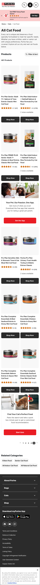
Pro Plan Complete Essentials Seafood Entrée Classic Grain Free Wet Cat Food (28, 374)
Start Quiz (20, 432)
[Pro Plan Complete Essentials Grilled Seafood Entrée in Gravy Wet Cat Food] (10, 299)
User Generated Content (10, 559)
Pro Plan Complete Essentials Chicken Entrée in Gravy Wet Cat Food (28, 320)
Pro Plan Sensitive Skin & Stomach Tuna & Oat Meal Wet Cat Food (10, 260)
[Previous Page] (20, 443)
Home (4, 24)
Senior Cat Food (21, 461)
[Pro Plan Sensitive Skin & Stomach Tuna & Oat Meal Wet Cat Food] (10, 241)
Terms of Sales (7, 547)
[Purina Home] (12, 5)
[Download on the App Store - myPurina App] (8, 516)
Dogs (6, 488)
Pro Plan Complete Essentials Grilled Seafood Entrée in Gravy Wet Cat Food (9, 320)
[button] (10, 119)
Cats (9, 24)
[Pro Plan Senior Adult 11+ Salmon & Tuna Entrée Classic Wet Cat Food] (10, 80)
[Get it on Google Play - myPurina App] (23, 516)
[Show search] (24, 4)
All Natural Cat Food (29, 466)
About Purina (10, 480)
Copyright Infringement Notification (14, 555)
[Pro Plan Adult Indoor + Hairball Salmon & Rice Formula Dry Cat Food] (29, 80)
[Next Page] (37, 443)
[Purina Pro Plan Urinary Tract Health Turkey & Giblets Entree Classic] (29, 241)
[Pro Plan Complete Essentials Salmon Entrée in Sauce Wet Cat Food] (10, 354)
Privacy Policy (7, 539)
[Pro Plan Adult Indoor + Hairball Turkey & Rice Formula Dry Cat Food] (29, 138)
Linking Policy (7, 551)
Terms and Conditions (9, 531)
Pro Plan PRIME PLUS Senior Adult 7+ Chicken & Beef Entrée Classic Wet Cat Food (10, 159)
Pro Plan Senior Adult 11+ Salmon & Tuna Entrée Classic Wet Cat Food (9, 100)
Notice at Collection (9, 535)
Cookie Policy (12, 583)
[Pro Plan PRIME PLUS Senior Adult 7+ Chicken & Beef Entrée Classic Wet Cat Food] (10, 138)
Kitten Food (7, 461)
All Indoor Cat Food (10, 466)
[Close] (1, 15)
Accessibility (6, 543)
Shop (6, 503)
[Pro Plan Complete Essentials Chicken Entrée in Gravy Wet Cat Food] (29, 299)
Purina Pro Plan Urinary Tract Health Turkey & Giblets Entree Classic (28, 261)
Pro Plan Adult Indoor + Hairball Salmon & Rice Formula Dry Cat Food (28, 100)
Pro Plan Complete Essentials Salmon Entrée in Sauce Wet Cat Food (9, 374)
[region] (20, 576)
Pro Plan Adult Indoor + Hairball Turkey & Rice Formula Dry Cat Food (28, 159)
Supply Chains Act (8, 564)
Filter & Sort (33, 54)
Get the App (20, 221)
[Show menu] (35, 4)
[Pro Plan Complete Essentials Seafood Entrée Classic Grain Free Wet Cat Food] (29, 354)
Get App (35, 15)
